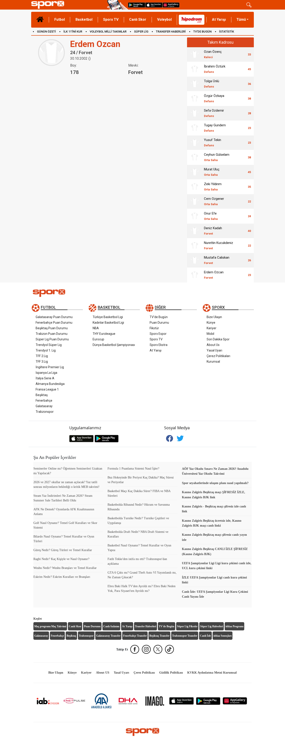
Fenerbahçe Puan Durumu (54, 322)
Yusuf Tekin (212, 142)
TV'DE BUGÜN (202, 31)
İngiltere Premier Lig (50, 367)
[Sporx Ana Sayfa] (68, 5)
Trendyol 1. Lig (46, 350)
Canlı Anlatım (111, 626)
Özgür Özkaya (214, 98)
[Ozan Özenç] (194, 54)
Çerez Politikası (144, 672)
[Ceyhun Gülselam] (194, 157)
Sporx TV (110, 19)
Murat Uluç (212, 171)
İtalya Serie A (45, 378)
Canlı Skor (137, 19)
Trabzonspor (45, 411)
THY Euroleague (104, 333)
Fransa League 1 (47, 389)
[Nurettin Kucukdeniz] (194, 245)
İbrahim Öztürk (214, 69)
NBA (96, 328)
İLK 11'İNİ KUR (72, 31)
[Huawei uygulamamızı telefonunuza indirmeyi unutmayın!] (171, 5)
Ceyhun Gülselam (216, 157)
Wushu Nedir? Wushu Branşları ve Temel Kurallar (65, 568)
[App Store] (181, 700)
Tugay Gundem (215, 127)
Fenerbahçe (44, 400)
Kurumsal (213, 361)
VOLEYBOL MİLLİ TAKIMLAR (108, 31)
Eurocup (98, 339)
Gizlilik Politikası (171, 672)
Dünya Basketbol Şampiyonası (114, 345)
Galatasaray (44, 406)
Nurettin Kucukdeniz (218, 245)
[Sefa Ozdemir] (194, 113)
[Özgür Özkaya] (194, 98)
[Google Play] (208, 700)
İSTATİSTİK (226, 31)
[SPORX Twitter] (158, 649)
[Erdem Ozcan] (194, 275)
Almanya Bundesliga (50, 384)
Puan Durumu (159, 322)
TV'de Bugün (159, 317)
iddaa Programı (234, 626)
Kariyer (211, 328)
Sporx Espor (158, 333)
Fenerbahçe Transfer (135, 635)
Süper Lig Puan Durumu (52, 339)
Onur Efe (211, 216)
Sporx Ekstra (158, 345)
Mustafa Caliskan (216, 260)
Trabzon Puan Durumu (51, 333)
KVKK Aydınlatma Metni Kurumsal (212, 672)
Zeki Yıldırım (213, 186)
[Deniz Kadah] (194, 231)
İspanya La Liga (46, 372)
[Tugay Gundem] (194, 128)
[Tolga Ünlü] (194, 84)
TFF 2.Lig (42, 356)
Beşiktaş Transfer (159, 635)
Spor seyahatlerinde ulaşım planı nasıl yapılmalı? (215, 483)
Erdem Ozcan (214, 274)
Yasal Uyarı (214, 350)
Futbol (59, 19)
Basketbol (83, 19)
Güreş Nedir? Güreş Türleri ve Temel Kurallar (62, 550)
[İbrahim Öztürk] (194, 69)
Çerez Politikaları (218, 356)
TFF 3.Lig (42, 361)
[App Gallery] (235, 700)
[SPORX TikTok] (169, 649)
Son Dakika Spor (218, 339)
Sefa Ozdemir (214, 113)
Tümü (241, 19)
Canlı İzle (205, 635)
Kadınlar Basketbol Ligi (108, 322)
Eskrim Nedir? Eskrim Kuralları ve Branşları (61, 576)
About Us (213, 345)
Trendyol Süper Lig (49, 345)
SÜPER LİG (141, 31)
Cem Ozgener (214, 201)
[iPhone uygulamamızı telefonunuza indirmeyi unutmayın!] (154, 5)
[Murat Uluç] (194, 172)
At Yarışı (219, 19)
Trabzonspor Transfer (184, 635)
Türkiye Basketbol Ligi (108, 317)
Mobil (210, 333)
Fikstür (154, 328)
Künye (211, 322)
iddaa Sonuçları (223, 635)
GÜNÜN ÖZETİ (46, 31)
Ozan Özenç (213, 54)
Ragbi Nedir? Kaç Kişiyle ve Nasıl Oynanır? (61, 559)
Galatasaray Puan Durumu (54, 317)
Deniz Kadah (213, 230)
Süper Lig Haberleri (211, 626)
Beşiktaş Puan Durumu (52, 328)
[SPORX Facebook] (135, 649)
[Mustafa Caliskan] (194, 260)
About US (102, 672)
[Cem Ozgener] (194, 201)
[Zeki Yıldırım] (194, 187)
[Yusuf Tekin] (194, 143)
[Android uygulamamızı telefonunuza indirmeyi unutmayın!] (136, 5)
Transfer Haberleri (145, 626)
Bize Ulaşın (214, 317)
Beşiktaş (42, 395)
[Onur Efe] (194, 216)
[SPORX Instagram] (146, 649)
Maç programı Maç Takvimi (50, 626)
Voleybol (164, 19)
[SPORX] (142, 732)
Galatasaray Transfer (108, 635)
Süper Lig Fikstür (187, 626)
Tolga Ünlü (211, 83)
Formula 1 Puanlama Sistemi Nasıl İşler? (133, 468)
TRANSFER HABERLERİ (171, 31)
